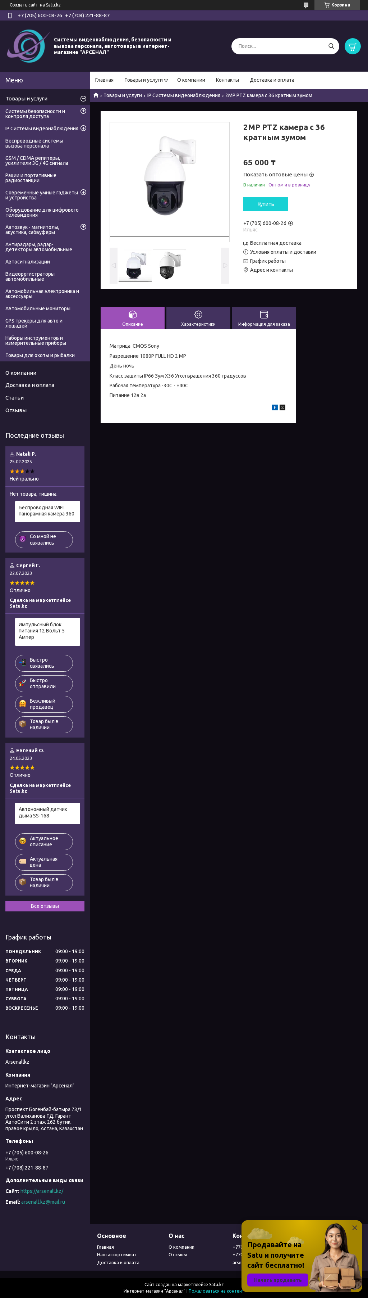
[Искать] (331, 46)
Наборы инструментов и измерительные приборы (35, 340)
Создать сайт (24, 5)
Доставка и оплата (272, 80)
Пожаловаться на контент (216, 1291)
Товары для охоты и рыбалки (40, 355)
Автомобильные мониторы (37, 308)
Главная (104, 80)
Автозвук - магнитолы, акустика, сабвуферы (32, 229)
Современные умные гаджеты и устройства (41, 195)
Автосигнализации (27, 262)
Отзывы (16, 410)
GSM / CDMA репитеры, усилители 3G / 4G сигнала (36, 160)
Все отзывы (45, 906)
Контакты (227, 80)
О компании (191, 80)
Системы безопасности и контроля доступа (35, 113)
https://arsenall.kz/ (41, 1191)
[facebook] (275, 408)
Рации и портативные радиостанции (30, 177)
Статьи (14, 398)
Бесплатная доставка (276, 243)
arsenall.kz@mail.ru (43, 1202)
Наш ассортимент (117, 1254)
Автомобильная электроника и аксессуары (42, 293)
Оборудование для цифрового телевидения (42, 212)
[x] (282, 408)
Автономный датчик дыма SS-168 (43, 812)
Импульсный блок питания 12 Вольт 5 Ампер (42, 631)
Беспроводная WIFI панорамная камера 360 (46, 511)
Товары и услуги (143, 80)
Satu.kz (216, 1284)
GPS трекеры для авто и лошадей (34, 323)
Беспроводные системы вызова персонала (34, 143)
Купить (266, 204)
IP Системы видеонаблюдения (183, 95)
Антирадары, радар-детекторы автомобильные (38, 247)
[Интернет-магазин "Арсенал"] (28, 46)
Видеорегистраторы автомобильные (30, 276)
